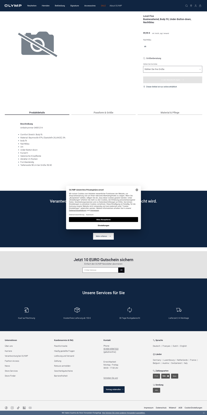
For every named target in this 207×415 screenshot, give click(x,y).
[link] (152, 58)
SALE (103, 5)
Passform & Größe (103, 112)
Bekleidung (60, 5)
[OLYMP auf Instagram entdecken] (12, 407)
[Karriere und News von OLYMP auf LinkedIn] (24, 407)
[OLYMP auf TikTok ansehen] (18, 407)
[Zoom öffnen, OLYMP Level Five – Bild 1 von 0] (38, 52)
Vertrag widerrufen (113, 389)
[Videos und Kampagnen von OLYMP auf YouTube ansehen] (30, 407)
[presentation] (103, 150)
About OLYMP (116, 5)
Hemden (45, 5)
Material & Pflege (170, 112)
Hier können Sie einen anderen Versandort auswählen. (123, 413)
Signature (74, 5)
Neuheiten (31, 5)
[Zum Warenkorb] (200, 5)
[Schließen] (203, 413)
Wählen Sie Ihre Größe (150, 64)
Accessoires (90, 5)
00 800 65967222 (111, 349)
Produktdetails (37, 112)
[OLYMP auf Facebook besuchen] (6, 407)
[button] (156, 346)
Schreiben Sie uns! (111, 378)
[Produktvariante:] (145, 46)
